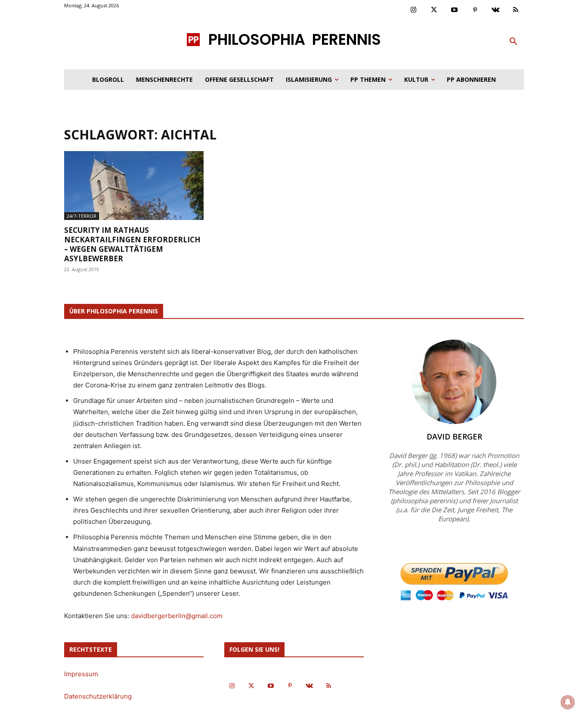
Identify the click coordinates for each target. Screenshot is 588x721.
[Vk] (495, 10)
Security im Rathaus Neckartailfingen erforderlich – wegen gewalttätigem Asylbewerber (132, 244)
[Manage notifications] (568, 702)
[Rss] (516, 10)
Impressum (81, 674)
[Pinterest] (475, 10)
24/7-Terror (81, 216)
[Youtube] (454, 10)
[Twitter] (434, 10)
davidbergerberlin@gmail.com (177, 616)
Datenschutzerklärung (98, 696)
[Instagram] (413, 10)
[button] (513, 41)
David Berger (454, 436)
